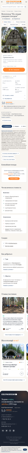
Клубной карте (13, 243)
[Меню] (2, 2)
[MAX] (13, 430)
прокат (7, 229)
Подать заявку (14, 178)
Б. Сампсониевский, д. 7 (7, 416)
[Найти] (25, 6)
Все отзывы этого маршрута (13, 334)
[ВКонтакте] (2, 430)
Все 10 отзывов (9, 103)
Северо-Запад (8, 362)
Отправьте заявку (8, 174)
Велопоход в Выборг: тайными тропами (10, 365)
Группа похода (7, 120)
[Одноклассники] (10, 430)
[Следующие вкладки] (25, 126)
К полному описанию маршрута (9, 153)
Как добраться (8, 98)
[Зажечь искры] (25, 394)
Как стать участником (9, 159)
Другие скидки (9, 246)
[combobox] (13, 6)
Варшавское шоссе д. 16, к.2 (8, 424)
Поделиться (17, 18)
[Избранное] (26, 2)
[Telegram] (6, 430)
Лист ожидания (15, 69)
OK (25, 449)
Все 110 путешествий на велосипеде (13, 380)
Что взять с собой (9, 95)
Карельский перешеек (7, 130)
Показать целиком (5, 117)
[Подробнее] (21, 373)
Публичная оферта (14, 440)
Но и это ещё (10, 340)
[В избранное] (22, 346)
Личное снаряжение (9, 156)
